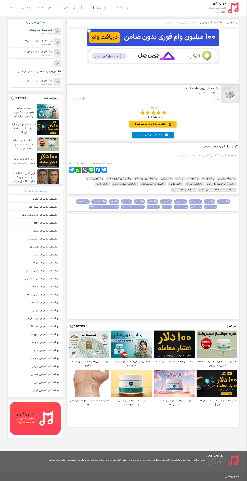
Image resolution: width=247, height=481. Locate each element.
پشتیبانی (13, 8)
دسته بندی (53, 8)
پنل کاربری (101, 8)
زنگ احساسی (181, 207)
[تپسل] (89, 31)
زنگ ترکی (152, 201)
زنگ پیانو (126, 201)
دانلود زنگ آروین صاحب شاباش (153, 124)
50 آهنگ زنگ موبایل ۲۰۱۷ (45, 342)
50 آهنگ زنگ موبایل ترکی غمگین (43, 271)
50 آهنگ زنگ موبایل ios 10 (45, 358)
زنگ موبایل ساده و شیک (133, 207)
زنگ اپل (114, 201)
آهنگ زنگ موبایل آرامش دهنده (104, 207)
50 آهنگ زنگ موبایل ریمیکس (44, 239)
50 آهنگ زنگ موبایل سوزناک (45, 335)
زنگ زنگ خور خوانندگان (146, 178)
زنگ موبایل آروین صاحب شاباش (201, 88)
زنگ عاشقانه (82, 201)
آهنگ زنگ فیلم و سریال (211, 22)
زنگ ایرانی (166, 178)
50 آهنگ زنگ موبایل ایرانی (46, 311)
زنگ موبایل (232, 22)
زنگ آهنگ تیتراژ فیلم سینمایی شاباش (217, 190)
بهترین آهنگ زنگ (120, 8)
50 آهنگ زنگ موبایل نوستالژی (44, 247)
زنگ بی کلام (195, 201)
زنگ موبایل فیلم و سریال (207, 92)
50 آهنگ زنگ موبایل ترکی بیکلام (43, 295)
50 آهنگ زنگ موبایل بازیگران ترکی (42, 279)
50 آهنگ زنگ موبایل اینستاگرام (43, 319)
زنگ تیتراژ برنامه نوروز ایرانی (221, 184)
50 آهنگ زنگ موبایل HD (47, 223)
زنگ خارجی (181, 201)
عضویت (88, 8)
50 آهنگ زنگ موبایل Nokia (45, 327)
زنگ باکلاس (223, 201)
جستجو (39, 8)
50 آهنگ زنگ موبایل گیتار (46, 390)
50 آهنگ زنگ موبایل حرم (47, 350)
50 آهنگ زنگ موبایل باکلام (46, 231)
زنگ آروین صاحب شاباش (183, 190)
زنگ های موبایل (215, 455)
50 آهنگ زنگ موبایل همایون (45, 374)
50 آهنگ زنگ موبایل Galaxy (45, 287)
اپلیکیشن (26, 8)
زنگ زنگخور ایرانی (226, 178)
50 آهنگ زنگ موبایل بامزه (46, 255)
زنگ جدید (209, 201)
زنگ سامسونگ (99, 201)
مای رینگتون (219, 3)
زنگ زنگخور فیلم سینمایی (125, 184)
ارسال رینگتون (71, 8)
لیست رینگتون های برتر (35, 191)
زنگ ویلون (196, 207)
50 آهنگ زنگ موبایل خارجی (46, 366)
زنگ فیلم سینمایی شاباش (153, 184)
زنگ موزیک (193, 178)
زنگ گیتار (139, 201)
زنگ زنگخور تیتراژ (194, 184)
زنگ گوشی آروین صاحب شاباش (181, 22)
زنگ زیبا (167, 207)
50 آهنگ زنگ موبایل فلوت (46, 199)
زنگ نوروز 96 (175, 184)
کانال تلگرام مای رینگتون (153, 135)
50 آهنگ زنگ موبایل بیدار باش (44, 207)
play (230, 93)
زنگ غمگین (210, 207)
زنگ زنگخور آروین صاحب (119, 178)
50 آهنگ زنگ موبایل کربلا (46, 263)
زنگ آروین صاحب (95, 178)
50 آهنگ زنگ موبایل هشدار (45, 303)
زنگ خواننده (208, 178)
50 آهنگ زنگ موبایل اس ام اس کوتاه (41, 215)
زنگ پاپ (180, 178)
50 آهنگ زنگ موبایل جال (47, 382)
